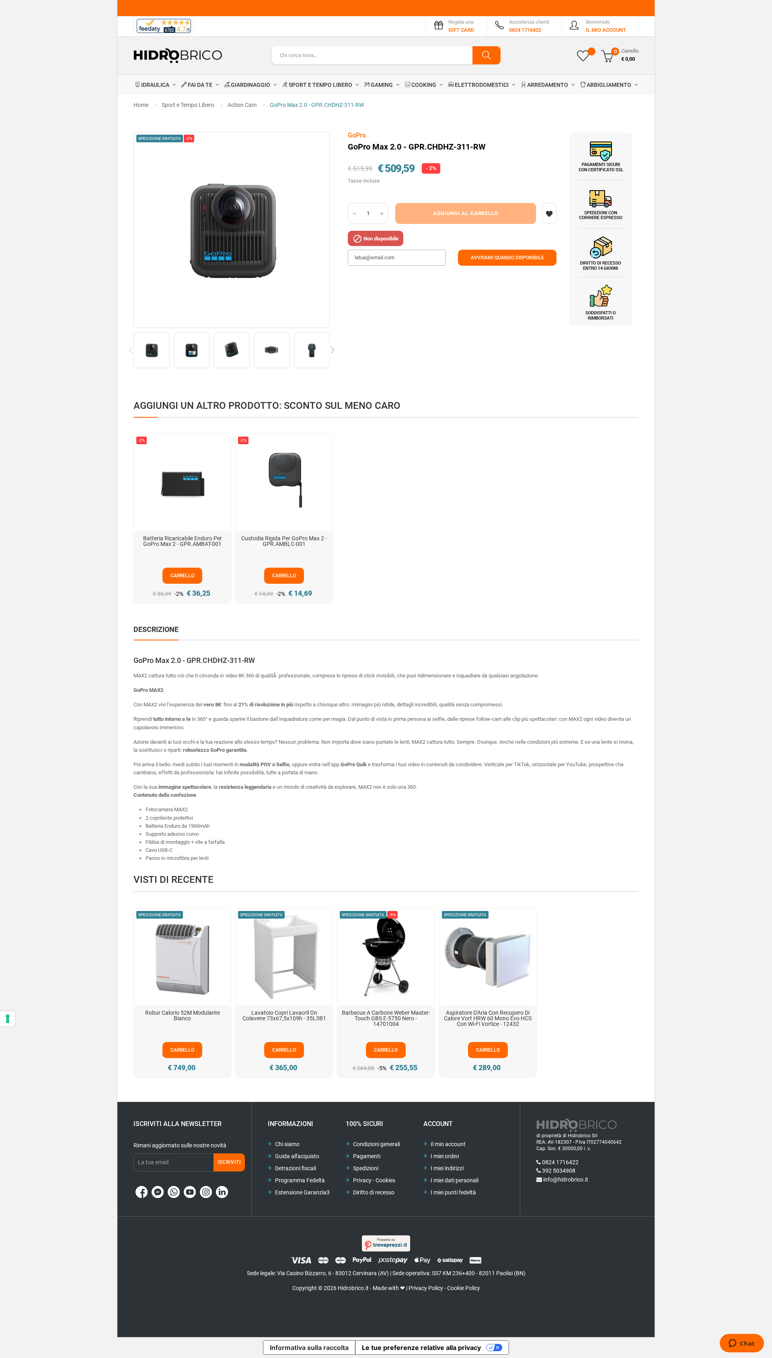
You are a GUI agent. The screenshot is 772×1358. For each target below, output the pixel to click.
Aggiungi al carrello (465, 213)
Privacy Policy (426, 1288)
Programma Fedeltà (300, 1180)
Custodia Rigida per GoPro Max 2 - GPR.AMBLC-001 (284, 541)
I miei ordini (445, 1156)
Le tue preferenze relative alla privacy (421, 1348)
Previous (130, 350)
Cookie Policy (463, 1288)
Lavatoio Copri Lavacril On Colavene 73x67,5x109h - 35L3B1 (284, 1015)
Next (332, 350)
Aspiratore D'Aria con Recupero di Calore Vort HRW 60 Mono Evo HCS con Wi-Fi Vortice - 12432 (488, 1018)
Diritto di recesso (373, 1192)
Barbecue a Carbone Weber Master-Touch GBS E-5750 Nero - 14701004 (386, 1018)
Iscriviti (229, 1162)
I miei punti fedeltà (453, 1192)
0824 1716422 (560, 1162)
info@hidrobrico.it (565, 1179)
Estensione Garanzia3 (302, 1192)
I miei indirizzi (447, 1168)
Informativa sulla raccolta (309, 1348)
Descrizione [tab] (156, 629)
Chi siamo (287, 1144)
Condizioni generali (376, 1144)
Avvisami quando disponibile (507, 258)
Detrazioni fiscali (295, 1168)
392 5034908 (558, 1170)
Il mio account (448, 1144)
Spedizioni (365, 1168)
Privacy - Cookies (374, 1180)
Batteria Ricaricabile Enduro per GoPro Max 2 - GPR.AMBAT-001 (182, 541)
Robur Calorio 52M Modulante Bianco (182, 1015)
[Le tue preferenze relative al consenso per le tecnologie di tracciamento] (7, 1018)
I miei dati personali (454, 1180)
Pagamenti (366, 1156)
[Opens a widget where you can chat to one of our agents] (741, 1344)
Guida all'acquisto (297, 1156)
